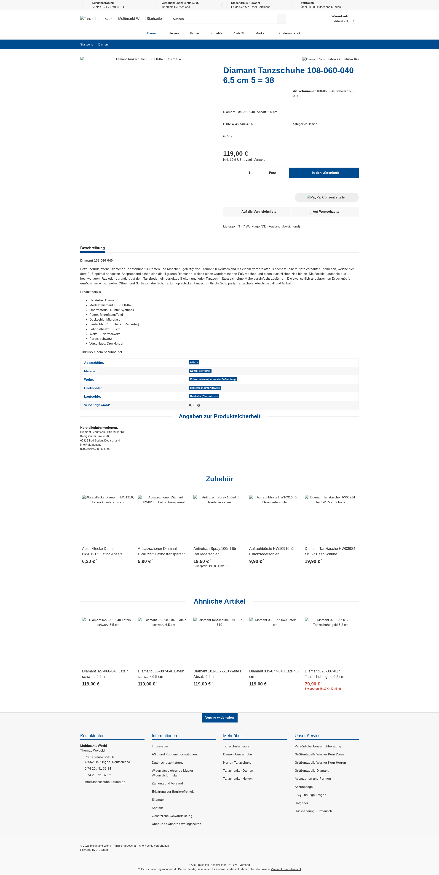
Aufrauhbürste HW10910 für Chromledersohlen (271, 551)
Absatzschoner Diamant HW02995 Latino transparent (161, 551)
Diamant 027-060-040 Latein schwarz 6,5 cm (105, 674)
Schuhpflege (304, 787)
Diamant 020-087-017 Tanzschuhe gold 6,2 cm (324, 674)
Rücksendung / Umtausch (313, 811)
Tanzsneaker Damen (238, 770)
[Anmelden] (307, 19)
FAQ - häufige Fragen (310, 795)
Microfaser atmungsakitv (205, 387)
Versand (259, 159)
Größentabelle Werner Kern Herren (320, 762)
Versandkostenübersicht (286, 869)
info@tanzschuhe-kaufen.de (105, 782)
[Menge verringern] (228, 173)
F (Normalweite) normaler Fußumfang (213, 379)
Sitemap (158, 799)
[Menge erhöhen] (284, 173)
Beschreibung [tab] (92, 248)
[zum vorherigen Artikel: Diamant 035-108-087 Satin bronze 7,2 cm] (344, 44)
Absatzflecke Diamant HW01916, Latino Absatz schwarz (102, 552)
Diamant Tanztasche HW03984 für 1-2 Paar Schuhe (330, 551)
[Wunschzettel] (317, 19)
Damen (312, 124)
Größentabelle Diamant (312, 770)
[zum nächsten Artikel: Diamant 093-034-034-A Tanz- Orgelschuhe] (354, 44)
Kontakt (157, 808)
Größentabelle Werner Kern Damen (320, 754)
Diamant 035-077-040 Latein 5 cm (274, 674)
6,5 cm (194, 362)
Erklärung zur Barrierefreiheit (173, 791)
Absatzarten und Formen (313, 778)
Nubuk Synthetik (200, 370)
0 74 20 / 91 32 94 (113, 7)
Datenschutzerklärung (168, 762)
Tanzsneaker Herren (238, 778)
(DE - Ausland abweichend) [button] (280, 226)
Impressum (160, 746)
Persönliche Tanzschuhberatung (318, 746)
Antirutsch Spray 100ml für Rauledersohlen (214, 551)
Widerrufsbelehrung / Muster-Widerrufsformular (173, 773)
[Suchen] (281, 19)
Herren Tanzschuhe (237, 762)
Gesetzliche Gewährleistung (172, 816)
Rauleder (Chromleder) (204, 396)
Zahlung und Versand (167, 783)
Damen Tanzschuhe (237, 754)
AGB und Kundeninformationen (174, 754)
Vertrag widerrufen (219, 717)
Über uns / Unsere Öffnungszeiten (176, 824)
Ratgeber (301, 803)
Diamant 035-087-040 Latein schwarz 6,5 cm (161, 674)
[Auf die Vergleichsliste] (117, 495)
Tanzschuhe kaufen (237, 746)
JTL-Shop (102, 849)
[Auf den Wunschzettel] (128, 495)
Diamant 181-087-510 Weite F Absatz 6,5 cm (217, 674)
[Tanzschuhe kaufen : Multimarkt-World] (137, 33)
